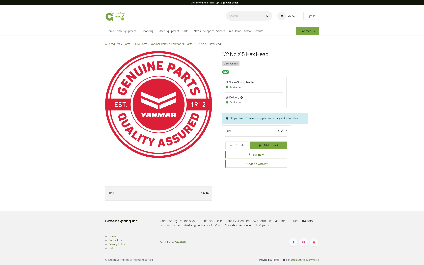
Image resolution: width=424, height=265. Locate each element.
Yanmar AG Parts (181, 44)
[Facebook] (293, 242)
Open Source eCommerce (305, 259)
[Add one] (243, 145)
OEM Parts (140, 44)
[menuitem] (110, 31)
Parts (127, 44)
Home (112, 236)
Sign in (311, 16)
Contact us (115, 240)
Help (111, 248)
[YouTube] (314, 242)
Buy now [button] (258, 154)
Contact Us (307, 31)
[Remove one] (230, 145)
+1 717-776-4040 (175, 242)
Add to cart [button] (270, 145)
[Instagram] (303, 242)
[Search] (267, 16)
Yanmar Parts (159, 44)
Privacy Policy (116, 244)
